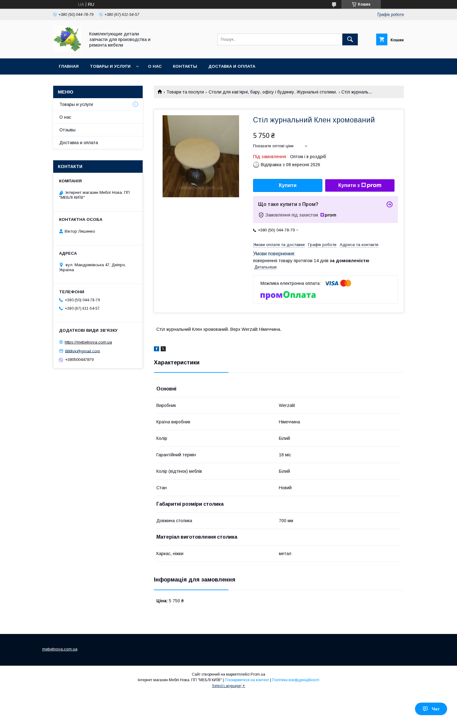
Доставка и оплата (231, 66)
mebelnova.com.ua (59, 649)
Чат (436, 708)
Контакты (185, 66)
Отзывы (67, 129)
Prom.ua (258, 674)
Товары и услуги (110, 66)
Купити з (349, 185)
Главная (69, 66)
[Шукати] (350, 39)
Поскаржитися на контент (247, 680)
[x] (163, 349)
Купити (288, 185)
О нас (155, 66)
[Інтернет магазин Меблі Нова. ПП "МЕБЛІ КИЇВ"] (67, 50)
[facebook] (156, 349)
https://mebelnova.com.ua (88, 342)
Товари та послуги (185, 91)
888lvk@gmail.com (82, 351)
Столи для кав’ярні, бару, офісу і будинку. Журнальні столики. (273, 91)
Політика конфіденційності (295, 680)
